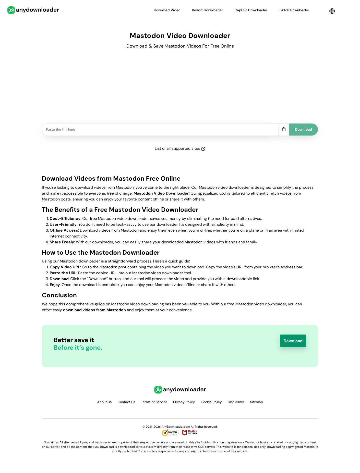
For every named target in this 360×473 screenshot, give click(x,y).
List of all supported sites (178, 148)
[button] (332, 11)
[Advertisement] (180, 89)
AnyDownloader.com (176, 427)
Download (293, 340)
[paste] (283, 129)
